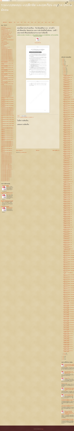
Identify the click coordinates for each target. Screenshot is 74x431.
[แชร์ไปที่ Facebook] (24, 115)
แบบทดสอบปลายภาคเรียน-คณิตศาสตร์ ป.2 (7, 107)
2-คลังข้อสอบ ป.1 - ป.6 (4, 29)
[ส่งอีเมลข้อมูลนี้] (22, 115)
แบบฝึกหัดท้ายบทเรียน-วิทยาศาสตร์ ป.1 (6, 156)
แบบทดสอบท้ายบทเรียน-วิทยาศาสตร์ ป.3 (6, 89)
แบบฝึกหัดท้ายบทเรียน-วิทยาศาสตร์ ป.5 (6, 161)
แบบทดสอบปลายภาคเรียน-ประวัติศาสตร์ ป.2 (7, 110)
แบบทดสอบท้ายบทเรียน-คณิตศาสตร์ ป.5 (6, 54)
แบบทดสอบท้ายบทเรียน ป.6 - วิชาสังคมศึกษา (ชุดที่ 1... (68, 334)
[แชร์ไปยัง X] (23, 115)
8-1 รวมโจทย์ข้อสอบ (4, 44)
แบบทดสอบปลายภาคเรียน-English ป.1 (6, 152)
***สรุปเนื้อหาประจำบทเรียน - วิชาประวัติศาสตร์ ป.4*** (68, 227)
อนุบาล (10, 22)
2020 (63, 64)
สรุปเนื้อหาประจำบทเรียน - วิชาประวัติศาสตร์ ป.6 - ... (67, 78)
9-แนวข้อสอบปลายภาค (4, 48)
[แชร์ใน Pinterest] (25, 115)
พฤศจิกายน (65, 65)
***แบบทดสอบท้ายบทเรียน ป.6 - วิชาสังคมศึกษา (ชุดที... (68, 331)
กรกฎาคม (64, 71)
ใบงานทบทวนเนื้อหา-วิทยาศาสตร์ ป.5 (6, 175)
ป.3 (21, 22)
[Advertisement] (26, 17)
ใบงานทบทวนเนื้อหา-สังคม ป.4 (5, 180)
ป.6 (32, 22)
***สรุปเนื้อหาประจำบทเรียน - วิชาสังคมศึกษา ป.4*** (68, 182)
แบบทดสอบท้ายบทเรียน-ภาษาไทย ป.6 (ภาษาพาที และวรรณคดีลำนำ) (7, 82)
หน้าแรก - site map (64, 383)
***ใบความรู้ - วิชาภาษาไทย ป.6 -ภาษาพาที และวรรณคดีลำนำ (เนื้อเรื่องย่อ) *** (67, 405)
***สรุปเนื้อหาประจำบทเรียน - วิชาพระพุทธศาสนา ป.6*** (68, 97)
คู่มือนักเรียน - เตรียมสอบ (5, 206)
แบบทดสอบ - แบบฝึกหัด (5, 185)
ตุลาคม (64, 67)
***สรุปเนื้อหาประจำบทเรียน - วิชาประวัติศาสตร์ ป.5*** (68, 158)
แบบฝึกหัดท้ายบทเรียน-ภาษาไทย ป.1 (6, 155)
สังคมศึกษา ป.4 (31, 117)
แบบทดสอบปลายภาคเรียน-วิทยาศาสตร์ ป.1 (7, 127)
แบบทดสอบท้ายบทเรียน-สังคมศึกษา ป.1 (6, 92)
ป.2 (18, 22)
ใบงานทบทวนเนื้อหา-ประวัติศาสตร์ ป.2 (6, 166)
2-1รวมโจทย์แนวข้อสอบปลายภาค (6, 28)
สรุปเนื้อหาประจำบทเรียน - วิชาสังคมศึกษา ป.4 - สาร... (67, 184)
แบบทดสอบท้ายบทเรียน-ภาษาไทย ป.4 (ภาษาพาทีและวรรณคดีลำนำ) (7, 74)
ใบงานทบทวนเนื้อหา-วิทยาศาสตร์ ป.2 (6, 171)
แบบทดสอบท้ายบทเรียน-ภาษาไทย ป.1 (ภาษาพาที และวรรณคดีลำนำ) (7, 61)
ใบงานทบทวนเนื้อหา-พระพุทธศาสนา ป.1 (6, 169)
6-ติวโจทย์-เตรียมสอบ (4, 38)
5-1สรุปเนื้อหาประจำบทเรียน (5, 34)
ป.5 (28, 22)
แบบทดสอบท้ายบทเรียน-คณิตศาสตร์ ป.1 (6, 49)
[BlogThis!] (22, 115)
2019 (63, 356)
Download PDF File (38, 42)
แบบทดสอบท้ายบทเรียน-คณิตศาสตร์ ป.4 (6, 53)
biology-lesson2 (8, 194)
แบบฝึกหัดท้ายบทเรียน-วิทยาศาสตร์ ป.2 (6, 157)
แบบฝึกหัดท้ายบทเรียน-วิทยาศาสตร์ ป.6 (6, 162)
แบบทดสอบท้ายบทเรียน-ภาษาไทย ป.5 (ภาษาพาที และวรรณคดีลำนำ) (7, 78)
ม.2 (39, 22)
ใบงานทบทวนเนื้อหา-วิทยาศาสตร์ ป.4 (6, 174)
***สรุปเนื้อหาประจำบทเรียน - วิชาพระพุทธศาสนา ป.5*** (68, 249)
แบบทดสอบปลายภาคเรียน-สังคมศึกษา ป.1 (7, 141)
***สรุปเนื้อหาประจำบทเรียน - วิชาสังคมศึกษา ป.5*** (68, 119)
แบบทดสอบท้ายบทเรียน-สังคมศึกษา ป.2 (6, 93)
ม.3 (42, 22)
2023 (63, 61)
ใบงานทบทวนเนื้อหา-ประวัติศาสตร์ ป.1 (6, 165)
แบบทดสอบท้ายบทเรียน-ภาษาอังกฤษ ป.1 (6, 85)
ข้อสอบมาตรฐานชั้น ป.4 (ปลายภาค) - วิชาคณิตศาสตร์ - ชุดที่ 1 (68, 395)
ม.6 (53, 22)
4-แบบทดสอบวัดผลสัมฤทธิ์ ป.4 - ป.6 (6, 33)
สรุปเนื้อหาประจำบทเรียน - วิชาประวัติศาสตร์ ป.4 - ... (67, 229)
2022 (63, 63)
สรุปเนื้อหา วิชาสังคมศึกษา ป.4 (24, 117)
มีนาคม (64, 353)
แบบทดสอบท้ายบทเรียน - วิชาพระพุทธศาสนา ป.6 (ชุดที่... (68, 303)
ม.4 (46, 22)
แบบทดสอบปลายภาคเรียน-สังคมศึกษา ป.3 (7, 143)
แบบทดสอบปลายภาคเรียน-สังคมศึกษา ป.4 (7, 145)
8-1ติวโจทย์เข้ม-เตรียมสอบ (4, 43)
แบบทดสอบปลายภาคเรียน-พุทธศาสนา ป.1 (7, 111)
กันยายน (64, 68)
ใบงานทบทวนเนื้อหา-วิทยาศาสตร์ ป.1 (6, 170)
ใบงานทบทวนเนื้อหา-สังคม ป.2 (5, 179)
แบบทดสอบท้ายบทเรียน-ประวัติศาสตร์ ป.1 (7, 57)
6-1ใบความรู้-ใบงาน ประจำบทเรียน (6, 37)
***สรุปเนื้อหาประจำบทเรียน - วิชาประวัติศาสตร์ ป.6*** (68, 75)
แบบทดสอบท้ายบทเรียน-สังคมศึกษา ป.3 (6, 94)
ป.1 (14, 22)
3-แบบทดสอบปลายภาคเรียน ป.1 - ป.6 (6, 32)
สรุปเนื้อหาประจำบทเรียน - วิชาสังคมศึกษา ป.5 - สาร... (67, 121)
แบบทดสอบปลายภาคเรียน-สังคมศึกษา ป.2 (7, 142)
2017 (63, 359)
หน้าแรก (5, 22)
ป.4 (25, 22)
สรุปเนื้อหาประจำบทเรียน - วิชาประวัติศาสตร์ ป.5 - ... (67, 160)
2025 (63, 60)
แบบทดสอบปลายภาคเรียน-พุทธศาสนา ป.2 (7, 112)
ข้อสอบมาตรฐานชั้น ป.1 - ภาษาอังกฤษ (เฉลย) (9, 208)
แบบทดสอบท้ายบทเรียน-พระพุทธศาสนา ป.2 (7, 59)
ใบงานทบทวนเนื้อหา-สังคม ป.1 (5, 178)
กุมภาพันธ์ (64, 354)
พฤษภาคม (64, 72)
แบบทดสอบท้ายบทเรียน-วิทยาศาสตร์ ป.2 (6, 88)
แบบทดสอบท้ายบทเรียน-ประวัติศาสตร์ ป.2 (7, 58)
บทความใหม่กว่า (19, 150)
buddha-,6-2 (8, 186)
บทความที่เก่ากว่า (56, 150)
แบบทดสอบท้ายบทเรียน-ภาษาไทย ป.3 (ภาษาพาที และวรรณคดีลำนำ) (7, 70)
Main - (3, 201)
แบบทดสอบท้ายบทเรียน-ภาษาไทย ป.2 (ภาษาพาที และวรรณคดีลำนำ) (7, 65)
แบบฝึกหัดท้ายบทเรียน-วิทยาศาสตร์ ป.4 (6, 160)
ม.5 (49, 22)
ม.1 (35, 22)
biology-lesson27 (66, 378)
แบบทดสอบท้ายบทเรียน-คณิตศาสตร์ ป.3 (6, 52)
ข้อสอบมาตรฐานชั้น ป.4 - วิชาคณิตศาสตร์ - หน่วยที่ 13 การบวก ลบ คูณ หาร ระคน (69, 372)
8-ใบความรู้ (2, 45)
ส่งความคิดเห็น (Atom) (23, 152)
